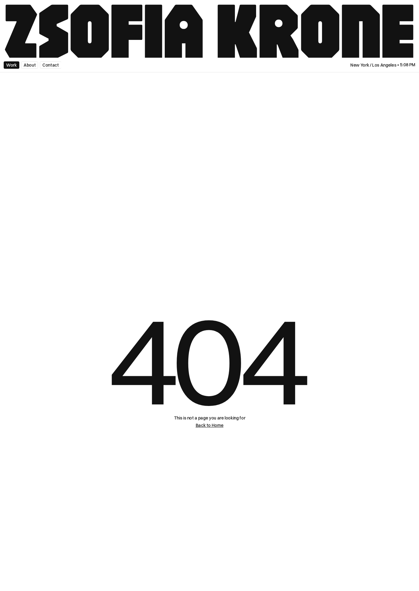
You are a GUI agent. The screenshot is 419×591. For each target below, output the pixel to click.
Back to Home (210, 425)
